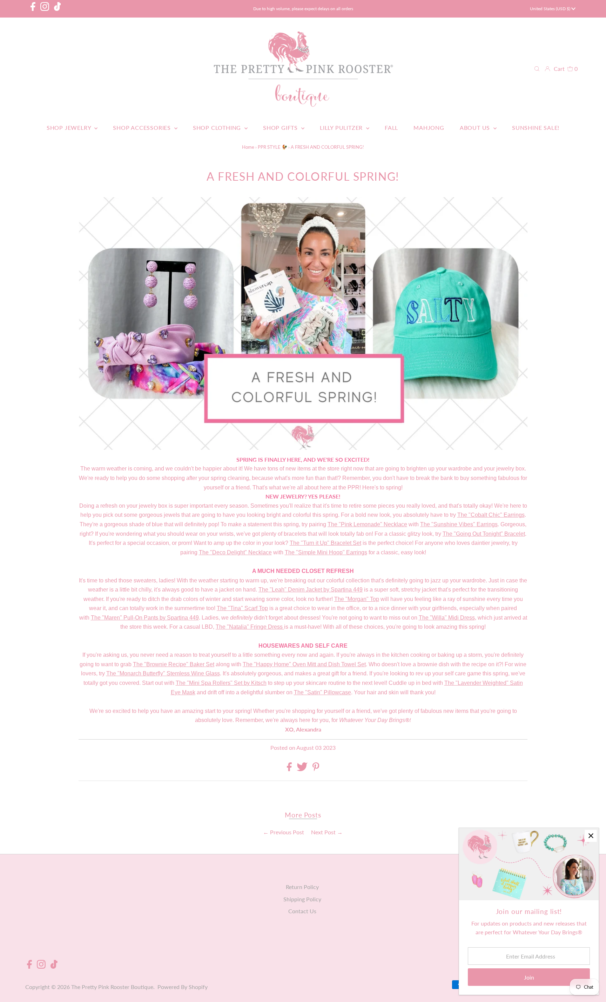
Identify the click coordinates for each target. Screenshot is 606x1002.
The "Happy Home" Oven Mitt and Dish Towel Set (304, 664)
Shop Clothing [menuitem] (218, 127)
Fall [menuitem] (391, 127)
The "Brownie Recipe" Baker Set (173, 664)
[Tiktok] (57, 8)
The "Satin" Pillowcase (322, 692)
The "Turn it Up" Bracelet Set (325, 543)
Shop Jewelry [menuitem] (70, 127)
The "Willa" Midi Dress (447, 618)
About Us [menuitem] (476, 127)
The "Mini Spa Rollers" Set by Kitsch (221, 683)
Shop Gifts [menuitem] (281, 127)
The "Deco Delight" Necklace (235, 552)
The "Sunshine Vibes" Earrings (459, 524)
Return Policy (302, 886)
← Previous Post (283, 832)
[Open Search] (536, 69)
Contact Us (302, 911)
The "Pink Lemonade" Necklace (367, 524)
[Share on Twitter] (303, 769)
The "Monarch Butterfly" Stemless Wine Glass (163, 673)
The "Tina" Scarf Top (242, 608)
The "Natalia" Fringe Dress (249, 627)
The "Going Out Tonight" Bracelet (484, 534)
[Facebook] (33, 8)
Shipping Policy (302, 899)
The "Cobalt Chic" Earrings (491, 515)
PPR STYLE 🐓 (272, 147)
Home (248, 147)
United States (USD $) (550, 8)
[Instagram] (45, 8)
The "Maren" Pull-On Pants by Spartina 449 (145, 618)
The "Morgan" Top (356, 599)
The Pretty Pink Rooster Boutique (112, 986)
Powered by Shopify (182, 986)
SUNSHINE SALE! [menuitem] (535, 127)
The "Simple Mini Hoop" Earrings (326, 552)
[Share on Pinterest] (315, 769)
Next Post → (327, 832)
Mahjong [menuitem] (428, 127)
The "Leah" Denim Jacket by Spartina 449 (310, 590)
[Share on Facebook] (290, 769)
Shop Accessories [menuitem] (143, 127)
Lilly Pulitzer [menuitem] (342, 127)
